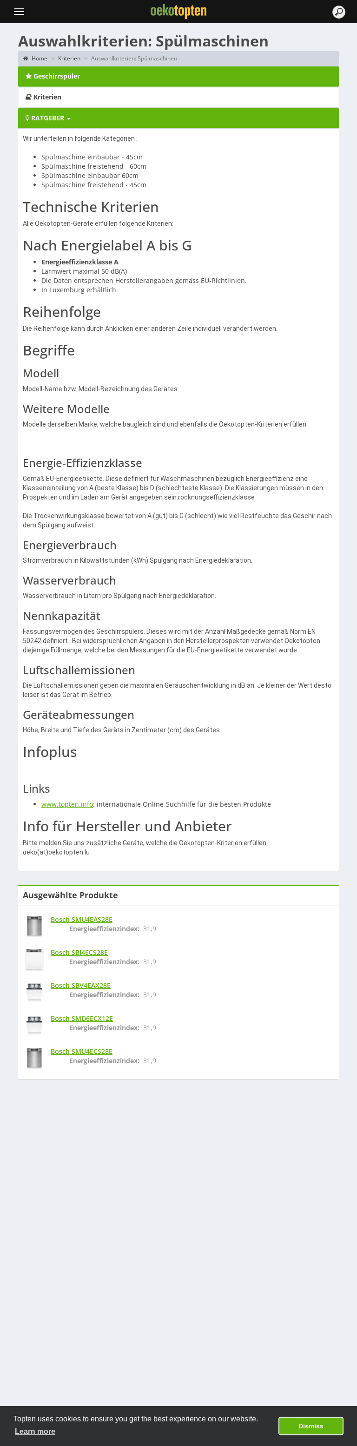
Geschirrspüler (56, 76)
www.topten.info (67, 804)
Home (38, 58)
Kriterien (69, 58)
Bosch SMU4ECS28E (81, 1051)
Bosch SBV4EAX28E (81, 985)
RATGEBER (47, 117)
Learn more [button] (35, 1431)
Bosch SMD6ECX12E (82, 1018)
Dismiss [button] (311, 1426)
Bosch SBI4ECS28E (79, 952)
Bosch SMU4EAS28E (81, 919)
